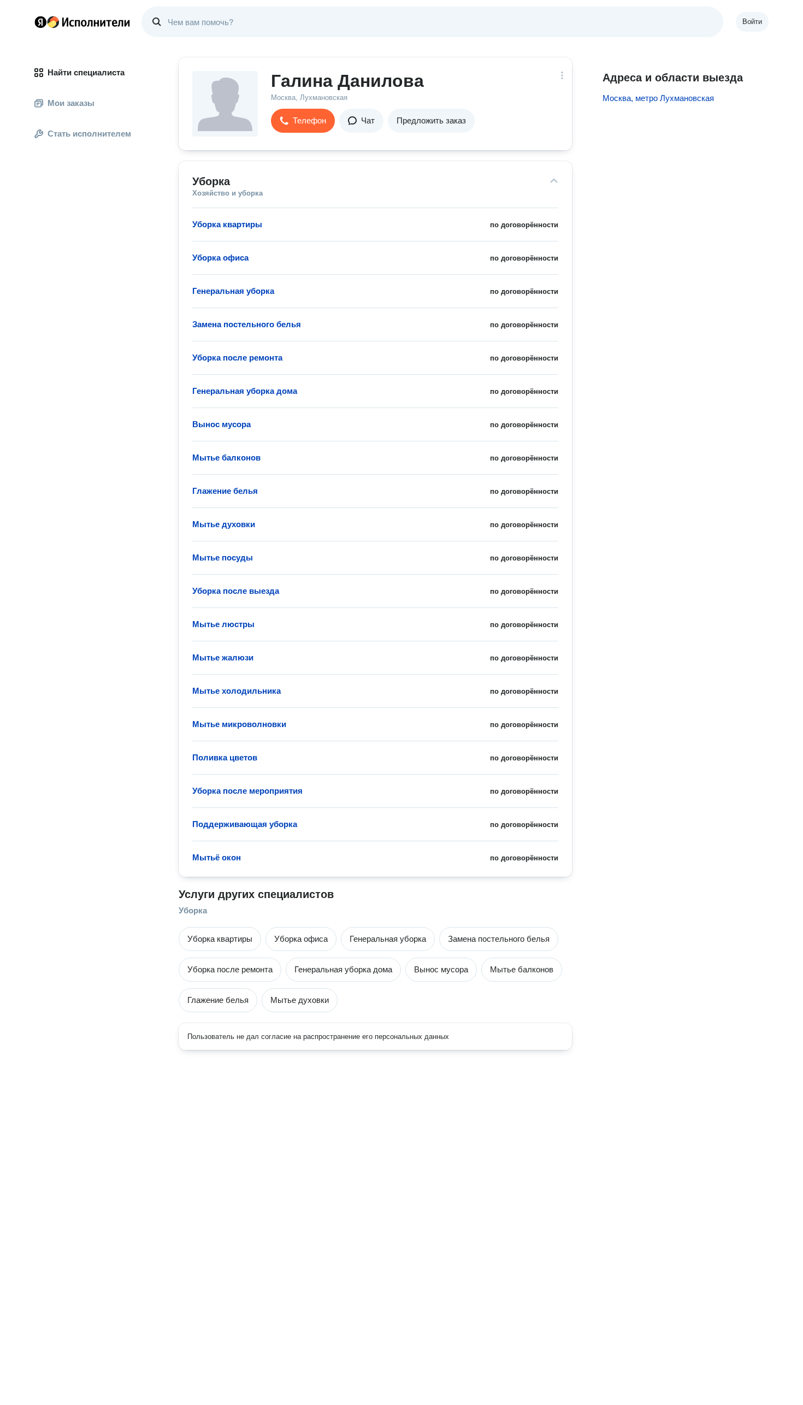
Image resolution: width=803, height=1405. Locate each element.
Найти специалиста (86, 72)
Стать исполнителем (89, 133)
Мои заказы (71, 103)
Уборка (193, 910)
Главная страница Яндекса (40, 22)
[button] (303, 121)
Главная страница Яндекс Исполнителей (82, 22)
